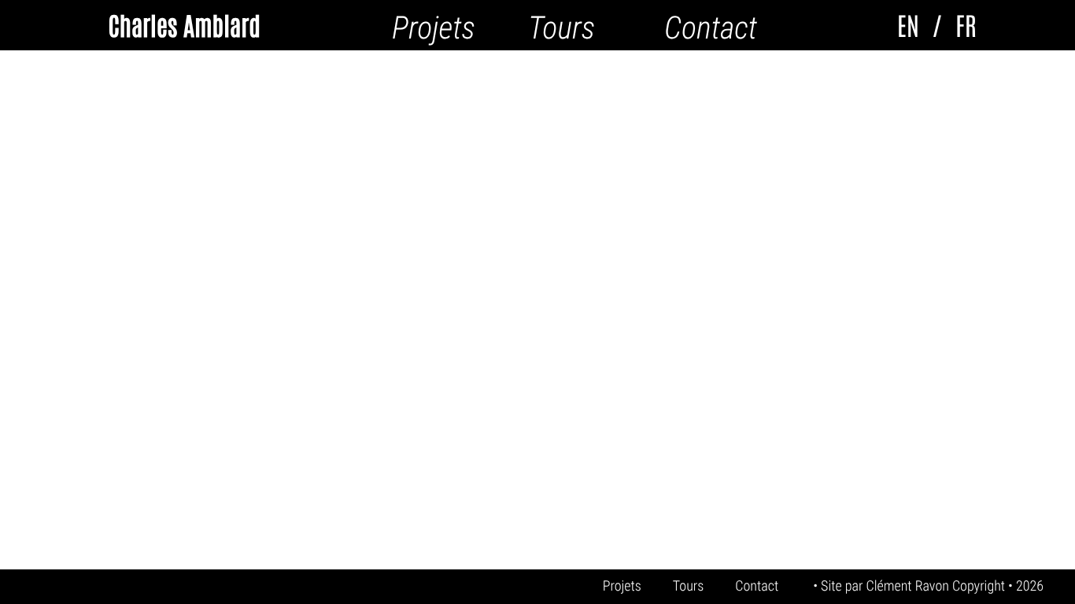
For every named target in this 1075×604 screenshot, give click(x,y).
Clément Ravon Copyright (937, 586)
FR (965, 25)
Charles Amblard (184, 25)
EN (908, 25)
